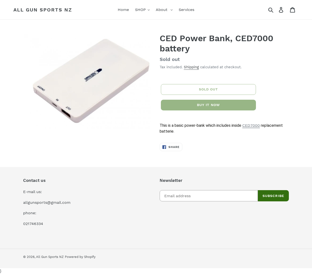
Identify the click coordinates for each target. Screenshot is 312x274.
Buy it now (208, 105)
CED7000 (251, 125)
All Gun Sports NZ (42, 10)
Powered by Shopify (80, 257)
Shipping (191, 67)
